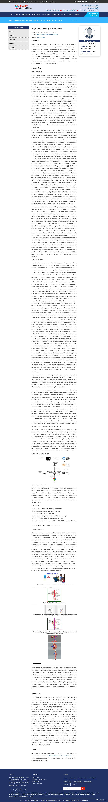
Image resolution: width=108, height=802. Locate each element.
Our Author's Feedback (93, 8)
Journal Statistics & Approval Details (89, 5)
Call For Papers (46, 14)
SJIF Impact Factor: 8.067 (43, 10)
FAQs (47, 1)
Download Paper (90, 41)
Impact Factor (36, 14)
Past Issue (64, 14)
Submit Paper (16, 1)
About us (72, 778)
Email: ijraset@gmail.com (80, 1)
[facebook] (89, 2)
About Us (17, 14)
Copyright (11, 48)
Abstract (11, 31)
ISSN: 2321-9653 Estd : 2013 (93, 14)
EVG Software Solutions (82, 800)
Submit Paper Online (101, 800)
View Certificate (41, 37)
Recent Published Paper (93, 7)
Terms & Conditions (37, 783)
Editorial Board (26, 14)
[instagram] (98, 2)
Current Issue (77, 781)
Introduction (12, 35)
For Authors (55, 14)
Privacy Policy (35, 777)
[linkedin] (95, 2)
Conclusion (12, 39)
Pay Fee (71, 14)
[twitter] (92, 2)
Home (10, 1)
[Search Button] (83, 788)
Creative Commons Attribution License (60, 755)
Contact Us (53, 1)
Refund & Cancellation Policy (39, 779)
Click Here (89, 54)
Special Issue (87, 781)
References (12, 43)
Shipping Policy (36, 781)
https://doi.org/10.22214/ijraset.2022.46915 (47, 34)
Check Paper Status (25, 1)
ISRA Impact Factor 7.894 (60, 10)
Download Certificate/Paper (38, 1)
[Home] (12, 14)
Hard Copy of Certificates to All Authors (81, 10)
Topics (77, 14)
